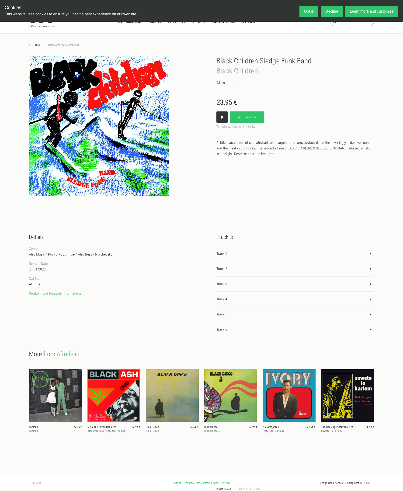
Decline (331, 11)
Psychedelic (103, 254)
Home (51, 44)
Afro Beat (73, 44)
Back (37, 44)
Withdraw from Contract (197, 482)
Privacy (226, 482)
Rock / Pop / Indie (61, 254)
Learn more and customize (372, 11)
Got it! (309, 11)
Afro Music (61, 44)
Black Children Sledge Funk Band (264, 60)
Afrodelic (224, 83)
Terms (216, 482)
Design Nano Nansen (331, 482)
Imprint (177, 482)
